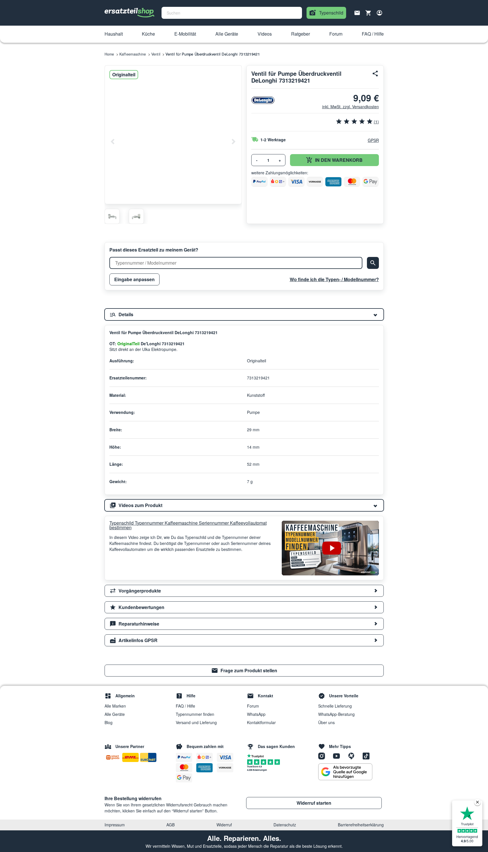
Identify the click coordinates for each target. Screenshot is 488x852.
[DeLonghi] (263, 100)
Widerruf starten (314, 803)
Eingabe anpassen (134, 279)
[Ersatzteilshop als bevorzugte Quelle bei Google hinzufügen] (345, 772)
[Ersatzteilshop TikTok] (367, 756)
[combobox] (232, 13)
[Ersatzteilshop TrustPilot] (257, 755)
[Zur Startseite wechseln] (130, 13)
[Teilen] (375, 73)
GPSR (373, 140)
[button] (114, 34)
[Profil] (379, 13)
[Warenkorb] (368, 13)
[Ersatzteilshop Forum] (353, 756)
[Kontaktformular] (357, 12)
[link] (244, 671)
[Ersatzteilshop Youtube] (338, 756)
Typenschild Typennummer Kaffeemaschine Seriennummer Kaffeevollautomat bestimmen (188, 525)
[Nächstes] (233, 141)
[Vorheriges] (112, 141)
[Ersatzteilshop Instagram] (323, 756)
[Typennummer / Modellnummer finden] (373, 263)
